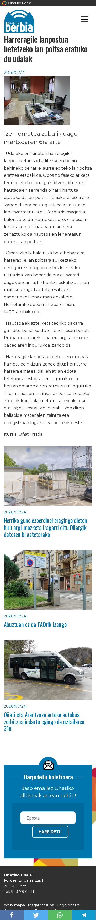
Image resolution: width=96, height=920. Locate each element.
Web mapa (14, 905)
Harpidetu (50, 832)
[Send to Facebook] (12, 914)
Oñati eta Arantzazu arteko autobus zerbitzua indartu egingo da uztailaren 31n (44, 721)
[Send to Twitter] (36, 914)
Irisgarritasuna (41, 905)
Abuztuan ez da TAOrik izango (35, 624)
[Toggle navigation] (84, 20)
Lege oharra (68, 905)
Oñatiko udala (19, 3)
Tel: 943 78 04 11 (19, 891)
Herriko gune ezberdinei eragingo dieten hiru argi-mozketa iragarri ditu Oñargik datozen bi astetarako (45, 527)
